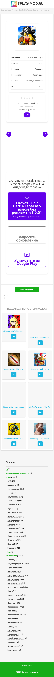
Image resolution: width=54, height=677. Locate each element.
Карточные (12, 505)
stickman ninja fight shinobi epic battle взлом (14, 331)
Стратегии (12, 540)
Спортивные (13, 532)
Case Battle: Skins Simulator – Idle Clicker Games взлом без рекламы (40, 338)
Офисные (12, 611)
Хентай (11, 544)
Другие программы (16, 564)
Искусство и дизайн (16, 587)
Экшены (11, 548)
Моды (8, 552)
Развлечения (13, 520)
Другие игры (13, 497)
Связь (10, 627)
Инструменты (13, 579)
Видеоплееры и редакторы (17, 473)
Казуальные (13, 501)
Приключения (14, 516)
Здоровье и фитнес (16, 575)
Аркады (11, 485)
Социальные (13, 634)
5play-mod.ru (30, 3)
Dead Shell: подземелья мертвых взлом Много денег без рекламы (14, 439)
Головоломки (13, 489)
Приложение (11, 556)
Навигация (12, 603)
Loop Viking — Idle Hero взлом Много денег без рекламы (40, 439)
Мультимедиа (14, 599)
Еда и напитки (14, 568)
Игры (8, 477)
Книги (10, 591)
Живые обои (13, 572)
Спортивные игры (15, 536)
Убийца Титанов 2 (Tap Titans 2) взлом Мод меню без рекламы (40, 407)
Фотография (13, 646)
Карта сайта (27, 665)
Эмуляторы (12, 650)
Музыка (11, 509)
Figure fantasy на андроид (13, 407)
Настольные (13, 513)
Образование (13, 607)
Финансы (11, 642)
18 (7, 469)
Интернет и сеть (15, 583)
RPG (9, 481)
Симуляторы (13, 528)
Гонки (10, 493)
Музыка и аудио (15, 595)
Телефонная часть (15, 638)
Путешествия (13, 623)
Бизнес (11, 560)
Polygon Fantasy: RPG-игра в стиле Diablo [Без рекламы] (14, 369)
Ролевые (39, 69)
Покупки (11, 619)
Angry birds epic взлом (40, 369)
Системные (12, 630)
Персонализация (15, 615)
